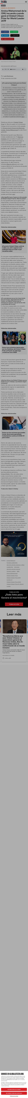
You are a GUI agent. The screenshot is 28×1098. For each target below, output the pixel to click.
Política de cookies (14, 1096)
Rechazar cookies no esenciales (14, 1093)
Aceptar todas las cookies (14, 1089)
